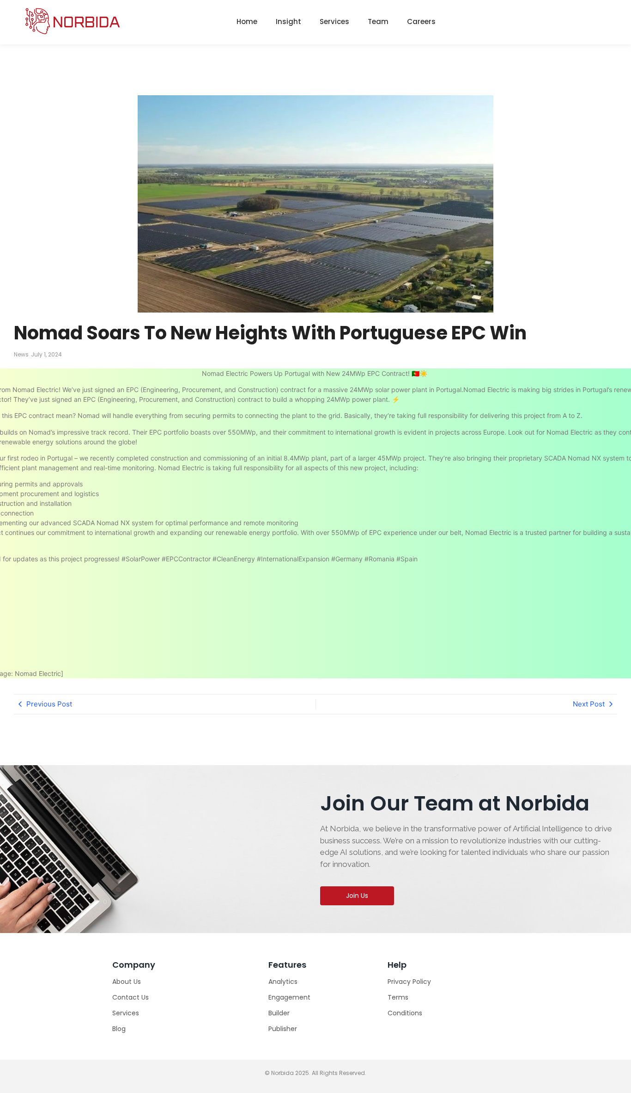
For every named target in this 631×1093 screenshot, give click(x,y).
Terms (398, 997)
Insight (288, 21)
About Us (126, 981)
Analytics (282, 981)
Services (334, 21)
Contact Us (130, 997)
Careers (421, 21)
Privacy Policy (409, 981)
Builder (279, 1013)
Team (378, 21)
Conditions (405, 1013)
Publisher (282, 1028)
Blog (119, 1028)
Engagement (289, 997)
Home (247, 21)
